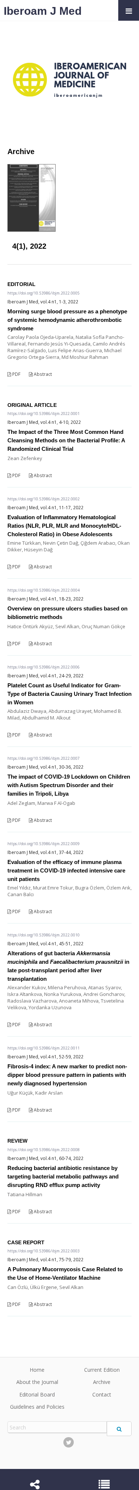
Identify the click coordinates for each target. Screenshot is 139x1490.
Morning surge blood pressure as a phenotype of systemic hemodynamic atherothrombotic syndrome (67, 319)
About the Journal (37, 1381)
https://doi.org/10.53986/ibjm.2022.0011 (43, 1048)
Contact (101, 1394)
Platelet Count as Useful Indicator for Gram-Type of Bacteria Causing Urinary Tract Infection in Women (69, 693)
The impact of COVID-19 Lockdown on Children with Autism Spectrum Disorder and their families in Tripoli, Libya (68, 785)
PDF (15, 374)
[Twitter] (68, 1442)
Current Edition (102, 1369)
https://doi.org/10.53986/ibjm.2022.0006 (43, 667)
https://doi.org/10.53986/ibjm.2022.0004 (43, 590)
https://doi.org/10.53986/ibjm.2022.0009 (43, 843)
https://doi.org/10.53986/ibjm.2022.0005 (43, 293)
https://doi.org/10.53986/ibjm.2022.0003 (43, 1250)
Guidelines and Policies (37, 1406)
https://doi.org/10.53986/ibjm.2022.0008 (43, 1149)
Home (37, 1369)
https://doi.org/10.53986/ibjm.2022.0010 (43, 935)
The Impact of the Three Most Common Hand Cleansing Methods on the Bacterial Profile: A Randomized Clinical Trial (66, 440)
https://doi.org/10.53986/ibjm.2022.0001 (43, 413)
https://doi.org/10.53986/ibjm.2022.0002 (43, 498)
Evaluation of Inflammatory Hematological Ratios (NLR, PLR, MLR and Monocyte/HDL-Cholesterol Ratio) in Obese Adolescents (64, 525)
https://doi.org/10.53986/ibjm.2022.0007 (43, 758)
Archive (101, 1381)
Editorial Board (37, 1394)
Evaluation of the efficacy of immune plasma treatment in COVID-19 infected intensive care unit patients (66, 870)
